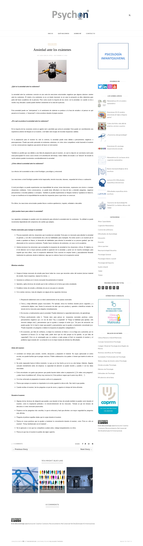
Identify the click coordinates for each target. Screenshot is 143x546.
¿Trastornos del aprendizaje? (77, 489)
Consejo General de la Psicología (109, 342)
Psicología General (104, 254)
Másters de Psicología (105, 369)
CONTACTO (90, 33)
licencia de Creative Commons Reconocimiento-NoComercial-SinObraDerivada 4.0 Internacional (113, 428)
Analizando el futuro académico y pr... (25, 489)
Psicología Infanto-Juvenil (107, 259)
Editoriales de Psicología (106, 373)
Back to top (125, 541)
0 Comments (18, 444)
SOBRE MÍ (77, 33)
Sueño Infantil (103, 267)
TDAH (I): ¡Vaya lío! (50, 489)
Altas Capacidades (104, 221)
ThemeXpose (31, 541)
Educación (52, 44)
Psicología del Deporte (106, 263)
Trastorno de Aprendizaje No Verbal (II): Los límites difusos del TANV (118, 205)
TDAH (100, 275)
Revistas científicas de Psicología (109, 353)
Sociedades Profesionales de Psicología (111, 357)
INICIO (50, 33)
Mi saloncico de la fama (106, 377)
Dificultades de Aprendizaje (107, 234)
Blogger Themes (56, 541)
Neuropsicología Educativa (107, 250)
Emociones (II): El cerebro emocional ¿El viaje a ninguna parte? (117, 114)
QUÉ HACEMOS (63, 33)
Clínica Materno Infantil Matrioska (110, 338)
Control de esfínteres (105, 230)
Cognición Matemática (106, 226)
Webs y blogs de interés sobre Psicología (112, 361)
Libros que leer (103, 246)
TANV (100, 271)
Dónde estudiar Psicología (107, 365)
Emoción (101, 242)
